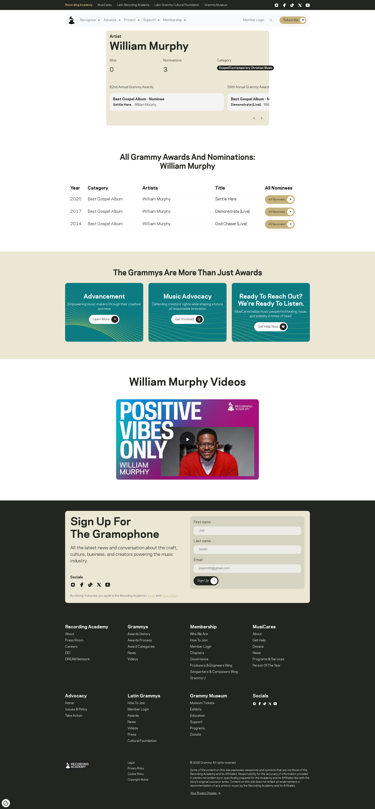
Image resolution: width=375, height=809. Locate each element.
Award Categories (141, 646)
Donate (258, 646)
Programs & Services (268, 659)
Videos (133, 659)
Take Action (73, 715)
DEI (68, 653)
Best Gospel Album (105, 199)
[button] (98, 20)
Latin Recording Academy (133, 5)
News (132, 653)
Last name (202, 541)
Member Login (253, 20)
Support (149, 20)
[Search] (271, 20)
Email (198, 560)
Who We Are (199, 634)
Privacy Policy (169, 595)
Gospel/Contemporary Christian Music (245, 68)
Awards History (139, 634)
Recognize (88, 20)
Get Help (259, 640)
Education (197, 715)
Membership (172, 20)
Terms (151, 595)
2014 (76, 224)
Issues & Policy (76, 709)
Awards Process (140, 640)
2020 (76, 199)
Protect (130, 20)
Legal (131, 762)
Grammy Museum (215, 5)
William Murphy (156, 199)
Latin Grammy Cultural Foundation (177, 5)
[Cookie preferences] (6, 803)
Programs (197, 728)
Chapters (197, 653)
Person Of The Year (267, 665)
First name (202, 522)
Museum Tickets (202, 703)
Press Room (74, 640)
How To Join (198, 640)
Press (132, 734)
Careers (71, 646)
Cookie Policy (136, 774)
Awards (133, 715)
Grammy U (198, 678)
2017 (76, 212)
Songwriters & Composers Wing (214, 672)
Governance (199, 659)
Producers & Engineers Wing (211, 665)
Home (69, 703)
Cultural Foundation (142, 741)
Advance (110, 20)
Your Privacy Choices (203, 793)
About (69, 634)
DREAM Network (77, 659)
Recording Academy (78, 5)
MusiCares (105, 5)
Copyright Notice (138, 779)
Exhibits (196, 709)
